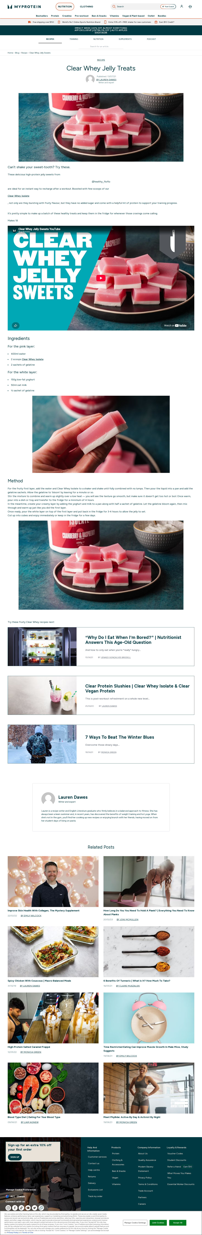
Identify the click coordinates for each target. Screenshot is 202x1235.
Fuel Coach (169, 7)
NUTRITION (65, 6)
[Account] (182, 6)
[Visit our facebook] (15, 1208)
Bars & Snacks (99, 16)
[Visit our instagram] (8, 1208)
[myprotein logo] (24, 6)
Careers (142, 1204)
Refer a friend (179, 1167)
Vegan (115, 1177)
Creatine (67, 16)
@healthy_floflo (101, 181)
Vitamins (114, 16)
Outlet (151, 16)
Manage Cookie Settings (135, 1223)
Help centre (94, 1170)
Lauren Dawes (109, 706)
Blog (17, 53)
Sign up (14, 1157)
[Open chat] (41, 1208)
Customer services (97, 1157)
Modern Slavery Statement (145, 1169)
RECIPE (101, 60)
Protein (55, 16)
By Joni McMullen (127, 919)
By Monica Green (30, 1052)
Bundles (162, 16)
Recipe (24, 53)
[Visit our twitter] (34, 1208)
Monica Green (108, 752)
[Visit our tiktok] (21, 1208)
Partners (142, 1197)
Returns (92, 1176)
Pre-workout (81, 16)
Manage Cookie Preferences (21, 1190)
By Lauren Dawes (106, 80)
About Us (143, 1153)
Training (74, 39)
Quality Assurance (147, 1160)
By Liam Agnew (29, 1122)
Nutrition (98, 39)
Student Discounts (176, 1160)
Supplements (125, 39)
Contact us (93, 1163)
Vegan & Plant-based (133, 16)
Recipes (50, 39)
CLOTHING (86, 6)
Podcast (151, 39)
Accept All (177, 1223)
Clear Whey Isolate (18, 196)
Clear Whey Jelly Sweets (40, 53)
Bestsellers (42, 16)
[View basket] (190, 6)
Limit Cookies (158, 1223)
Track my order (95, 1196)
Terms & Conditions (148, 1184)
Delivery (92, 1183)
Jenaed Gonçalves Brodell (116, 657)
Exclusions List (95, 1190)
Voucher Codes (175, 1153)
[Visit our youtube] (28, 1208)
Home (10, 53)
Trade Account (145, 1191)
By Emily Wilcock (31, 916)
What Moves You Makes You (179, 1175)
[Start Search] (114, 6)
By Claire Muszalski (128, 986)
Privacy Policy (145, 1177)
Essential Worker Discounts (180, 1184)
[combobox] (143, 6)
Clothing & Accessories (118, 1162)
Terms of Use (27, 1232)
